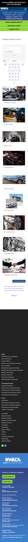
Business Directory (7, 286)
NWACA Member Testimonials (9, 379)
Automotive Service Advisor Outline (11, 392)
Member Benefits (6, 416)
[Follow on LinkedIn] (5, 445)
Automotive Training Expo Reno (10, 407)
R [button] (9, 76)
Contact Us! (20, 472)
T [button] (15, 76)
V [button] (9, 80)
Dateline (3, 432)
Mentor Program (6, 429)
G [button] (15, 67)
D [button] (18, 64)
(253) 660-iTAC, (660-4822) (9, 511)
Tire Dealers (4, 425)
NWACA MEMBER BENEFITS (14, 22)
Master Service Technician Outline (10, 388)
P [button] (15, 73)
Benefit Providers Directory (8, 420)
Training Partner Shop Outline (9, 395)
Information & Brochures (13, 290)
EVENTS (15, 17)
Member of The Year (7, 375)
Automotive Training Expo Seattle (10, 402)
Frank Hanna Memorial (7, 377)
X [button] (15, 80)
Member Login (7, 13)
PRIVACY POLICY (6, 530)
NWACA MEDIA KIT (8, 476)
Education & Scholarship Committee (11, 363)
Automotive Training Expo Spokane (11, 405)
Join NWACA (4, 413)
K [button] (13, 70)
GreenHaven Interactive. (15, 537)
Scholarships (4, 427)
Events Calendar (20, 286)
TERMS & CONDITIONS (8, 532)
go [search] (14, 55)
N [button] (9, 73)
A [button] (9, 64)
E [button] (9, 67)
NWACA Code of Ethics (7, 372)
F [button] (12, 67)
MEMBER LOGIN (14, 29)
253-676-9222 (20, 2)
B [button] (12, 64)
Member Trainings (6, 418)
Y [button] (18, 80)
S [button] (12, 76)
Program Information (7, 385)
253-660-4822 (16, 4)
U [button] (18, 76)
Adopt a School (17, 15)
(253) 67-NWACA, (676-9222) (9, 500)
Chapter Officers (5, 361)
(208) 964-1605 (6, 521)
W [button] (12, 80)
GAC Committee (5, 365)
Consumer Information (7, 436)
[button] (19, 281)
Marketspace (20, 288)
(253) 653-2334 (6, 516)
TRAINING (9, 17)
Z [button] (14, 83)
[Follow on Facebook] (2, 445)
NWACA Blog (4, 439)
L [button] (16, 70)
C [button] (15, 64)
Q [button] (18, 73)
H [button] (18, 67)
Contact (3, 434)
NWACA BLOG (7, 481)
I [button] (8, 70)
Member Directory (6, 423)
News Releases (14, 286)
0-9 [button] (5, 64)
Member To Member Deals (13, 288)
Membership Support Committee (10, 368)
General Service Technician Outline (10, 390)
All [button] (23, 64)
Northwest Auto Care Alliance (9, 356)
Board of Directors (6, 359)
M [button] (19, 70)
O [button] (12, 73)
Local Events (4, 400)
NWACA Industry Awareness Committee (12, 370)
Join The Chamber (21, 290)
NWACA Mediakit (6, 441)
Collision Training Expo (7, 409)
